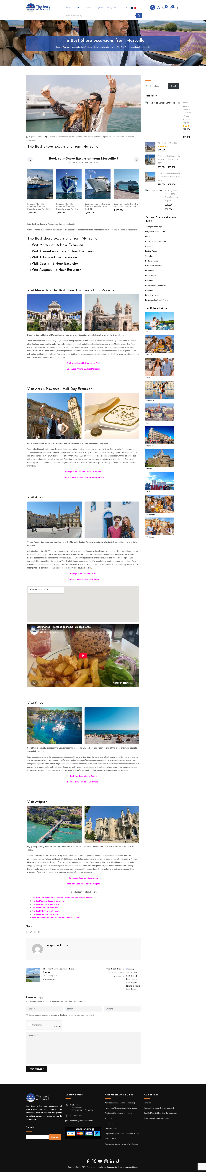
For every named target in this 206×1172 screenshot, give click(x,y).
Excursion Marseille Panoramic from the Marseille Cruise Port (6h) (125, 206)
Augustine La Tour (35, 137)
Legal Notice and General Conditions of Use (122, 1134)
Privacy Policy (110, 1139)
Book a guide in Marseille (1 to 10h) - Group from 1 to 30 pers (187, 113)
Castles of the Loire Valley (155, 241)
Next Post (117, 976)
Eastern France (151, 251)
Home (68, 8)
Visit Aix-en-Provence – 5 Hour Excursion (63, 251)
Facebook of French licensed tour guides (121, 1108)
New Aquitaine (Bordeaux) (155, 285)
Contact (123, 8)
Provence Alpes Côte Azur (85, 137)
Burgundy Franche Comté (155, 231)
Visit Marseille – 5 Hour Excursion (57, 245)
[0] (170, 8)
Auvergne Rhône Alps (153, 227)
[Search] (139, 15)
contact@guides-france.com (81, 1121)
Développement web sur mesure (116, 1167)
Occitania (149, 290)
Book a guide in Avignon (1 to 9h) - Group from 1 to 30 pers (169, 176)
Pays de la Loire (151, 295)
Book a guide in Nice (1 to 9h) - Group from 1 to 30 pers (171, 195)
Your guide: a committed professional (159, 1108)
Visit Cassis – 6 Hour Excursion (55, 263)
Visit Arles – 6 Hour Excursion (54, 257)
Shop (87, 8)
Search (149, 77)
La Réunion (149, 271)
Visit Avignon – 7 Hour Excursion (57, 270)
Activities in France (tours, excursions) (120, 1103)
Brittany (148, 236)
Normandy (149, 280)
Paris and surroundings (154, 266)
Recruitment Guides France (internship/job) (121, 1144)
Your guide (111, 8)
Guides (77, 8)
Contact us (109, 1123)
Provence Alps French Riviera (156, 300)
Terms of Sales (111, 1128)
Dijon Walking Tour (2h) (167, 143)
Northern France (151, 261)
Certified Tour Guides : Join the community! (161, 1113)
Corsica (148, 246)
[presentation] (30, 159)
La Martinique (150, 276)
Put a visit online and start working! (157, 1118)
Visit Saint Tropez (115, 969)
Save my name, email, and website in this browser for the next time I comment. (61, 1015)
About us (108, 1118)
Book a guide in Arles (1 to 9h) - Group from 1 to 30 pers (169, 159)
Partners (147, 1103)
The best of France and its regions (61, 137)
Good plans (98, 8)
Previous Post (51, 979)
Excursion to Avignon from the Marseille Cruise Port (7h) (96, 206)
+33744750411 (76, 1115)
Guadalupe (149, 256)
